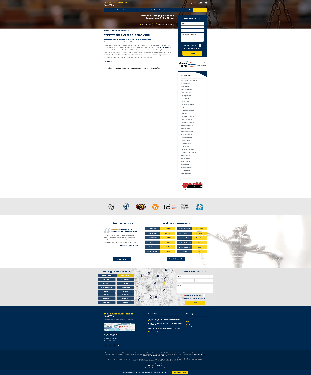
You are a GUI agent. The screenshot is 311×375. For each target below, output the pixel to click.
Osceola (145, 355)
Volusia (162, 355)
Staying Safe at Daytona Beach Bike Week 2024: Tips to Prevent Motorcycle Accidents (164, 330)
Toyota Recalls (185, 158)
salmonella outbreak (142, 68)
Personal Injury (185, 140)
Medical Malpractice (187, 125)
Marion (199, 354)
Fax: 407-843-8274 (110, 340)
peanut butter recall (163, 47)
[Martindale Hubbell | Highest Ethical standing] (192, 186)
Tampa (125, 283)
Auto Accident (185, 86)
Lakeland (106, 303)
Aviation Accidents (186, 89)
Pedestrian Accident (187, 137)
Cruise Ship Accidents (187, 110)
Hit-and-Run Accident (187, 122)
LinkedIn (114, 345)
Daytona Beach (106, 287)
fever (150, 67)
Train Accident (185, 161)
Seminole (203, 354)
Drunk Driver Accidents (188, 116)
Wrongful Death (186, 173)
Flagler (195, 354)
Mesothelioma (185, 128)
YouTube (118, 345)
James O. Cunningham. (153, 363)
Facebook (106, 345)
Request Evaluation (180, 372)
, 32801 (112, 335)
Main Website (190, 319)
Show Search (189, 10)
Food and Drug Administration (158, 67)
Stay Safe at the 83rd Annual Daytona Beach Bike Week (164, 319)
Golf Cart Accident (186, 119)
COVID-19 (184, 107)
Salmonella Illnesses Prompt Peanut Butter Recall (128, 39)
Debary (106, 291)
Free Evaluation (200, 10)
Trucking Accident (186, 167)
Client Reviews (146, 24)
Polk (156, 355)
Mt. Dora (126, 291)
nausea (114, 68)
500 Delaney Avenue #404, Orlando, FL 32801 (119, 327)
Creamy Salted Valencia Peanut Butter (137, 67)
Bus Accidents (185, 98)
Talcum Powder (185, 155)
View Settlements (176, 259)
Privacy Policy (159, 365)
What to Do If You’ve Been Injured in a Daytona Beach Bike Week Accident (165, 324)
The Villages (125, 287)
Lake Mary (106, 279)
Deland (106, 295)
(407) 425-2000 (200, 3)
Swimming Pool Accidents (188, 152)
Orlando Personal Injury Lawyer (112, 358)
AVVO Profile (202, 63)
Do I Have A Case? (192, 19)
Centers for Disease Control (124, 67)
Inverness (106, 299)
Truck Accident (185, 164)
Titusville (125, 299)
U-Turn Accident (186, 170)
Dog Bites (184, 113)
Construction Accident (187, 104)
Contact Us (189, 327)
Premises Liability (186, 143)
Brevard (149, 355)
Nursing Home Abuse (187, 134)
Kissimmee (106, 283)
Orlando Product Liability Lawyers (123, 68)
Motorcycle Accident (187, 131)
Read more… (109, 61)
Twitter (110, 345)
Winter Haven (126, 279)
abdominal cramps (114, 67)
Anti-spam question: (189, 45)
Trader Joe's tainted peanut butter (153, 68)
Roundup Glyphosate (187, 149)
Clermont (125, 295)
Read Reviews (122, 259)
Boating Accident (186, 95)
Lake (153, 355)
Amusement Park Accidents (189, 80)
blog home (106, 30)
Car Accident (185, 101)
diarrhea (147, 67)
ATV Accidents (185, 83)
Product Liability (115, 65)
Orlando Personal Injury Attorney (114, 42)
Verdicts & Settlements (165, 24)
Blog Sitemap (151, 365)
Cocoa (125, 303)
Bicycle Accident (185, 92)
